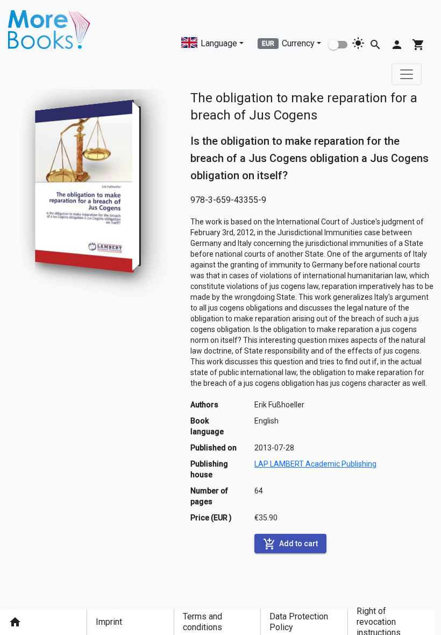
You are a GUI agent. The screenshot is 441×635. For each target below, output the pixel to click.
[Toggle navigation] (407, 74)
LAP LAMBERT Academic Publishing (315, 464)
